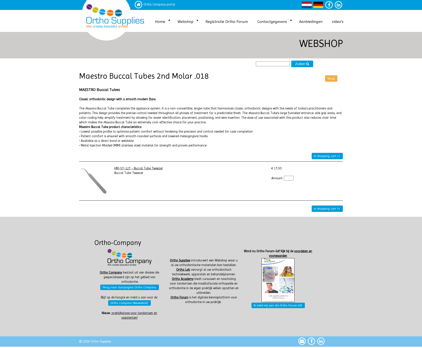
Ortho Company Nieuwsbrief (129, 303)
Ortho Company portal (159, 4)
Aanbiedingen (310, 21)
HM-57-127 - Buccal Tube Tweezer (138, 168)
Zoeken (300, 64)
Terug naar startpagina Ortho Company (129, 287)
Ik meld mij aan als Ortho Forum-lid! (278, 305)
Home (160, 21)
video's (338, 21)
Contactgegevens (272, 21)
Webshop (185, 21)
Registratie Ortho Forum (227, 21)
